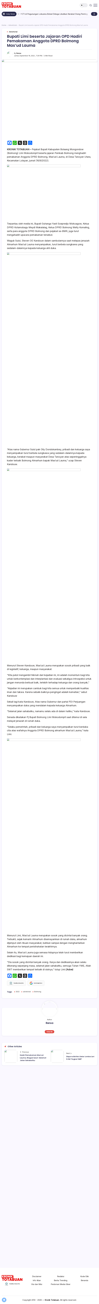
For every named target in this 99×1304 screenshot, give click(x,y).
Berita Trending (60, 1280)
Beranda (84, 1280)
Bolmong (37, 992)
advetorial (27, 992)
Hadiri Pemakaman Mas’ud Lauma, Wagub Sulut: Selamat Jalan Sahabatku (33, 1057)
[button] (84, 5)
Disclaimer (36, 1276)
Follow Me (49, 1032)
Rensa (18, 53)
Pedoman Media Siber (60, 1284)
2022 (17, 992)
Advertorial (13, 25)
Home (4, 25)
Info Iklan (37, 1280)
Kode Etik (84, 1276)
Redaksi (60, 1276)
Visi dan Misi (36, 1284)
